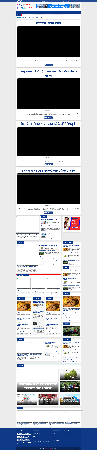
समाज (44, 216)
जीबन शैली (23, 12)
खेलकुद (63, 12)
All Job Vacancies (67, 433)
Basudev (78, 448)
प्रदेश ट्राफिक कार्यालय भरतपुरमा (44, 256)
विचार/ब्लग (32, 12)
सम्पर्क (53, 435)
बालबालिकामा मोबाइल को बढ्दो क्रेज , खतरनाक (47, 250)
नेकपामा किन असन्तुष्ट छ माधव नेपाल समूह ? (46, 258)
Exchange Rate (55, 436)
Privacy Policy (55, 442)
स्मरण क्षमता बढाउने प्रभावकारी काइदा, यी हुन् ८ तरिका (48, 170)
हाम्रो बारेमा (67, 1)
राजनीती (20, 339)
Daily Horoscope (55, 438)
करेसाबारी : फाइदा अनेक (48, 23)
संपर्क (64, 1)
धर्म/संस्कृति (37, 12)
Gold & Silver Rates (56, 440)
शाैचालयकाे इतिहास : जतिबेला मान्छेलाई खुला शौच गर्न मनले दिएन (27, 234)
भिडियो (47, 12)
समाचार (18, 12)
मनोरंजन (51, 12)
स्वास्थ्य (28, 12)
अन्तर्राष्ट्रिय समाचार (23, 275)
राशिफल (55, 12)
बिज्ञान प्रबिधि (42, 12)
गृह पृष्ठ (54, 433)
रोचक (59, 12)
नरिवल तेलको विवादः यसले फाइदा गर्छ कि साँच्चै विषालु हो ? (31, 17)
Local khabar (48, 448)
